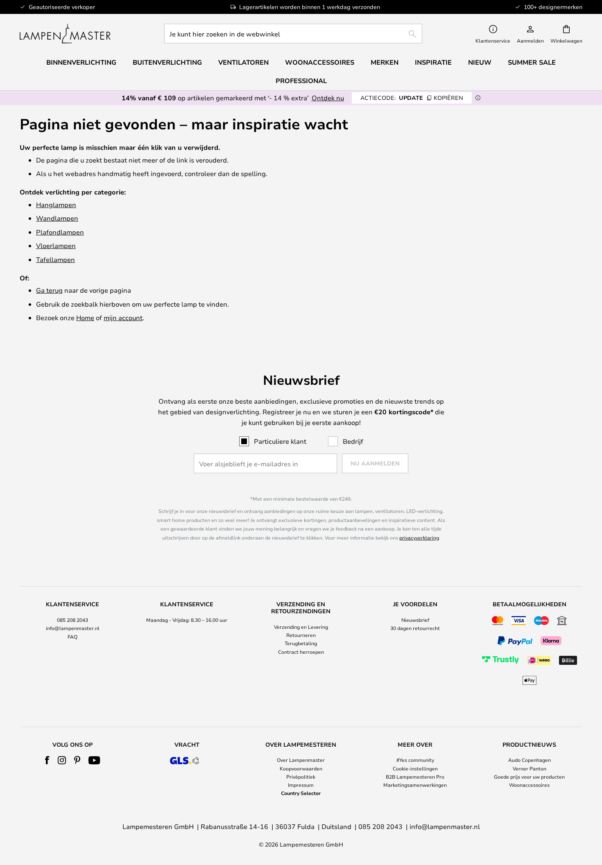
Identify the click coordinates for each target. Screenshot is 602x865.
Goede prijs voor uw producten (529, 776)
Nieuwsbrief (415, 620)
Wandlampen (57, 218)
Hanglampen (56, 204)
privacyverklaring (419, 537)
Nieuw (479, 62)
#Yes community (415, 760)
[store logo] (65, 33)
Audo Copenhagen (529, 760)
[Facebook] (47, 760)
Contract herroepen (301, 651)
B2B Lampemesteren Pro (415, 776)
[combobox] (293, 33)
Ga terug (49, 290)
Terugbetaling (301, 643)
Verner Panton (529, 768)
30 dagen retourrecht (415, 628)
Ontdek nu (328, 97)
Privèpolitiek (300, 776)
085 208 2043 (72, 620)
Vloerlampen (56, 245)
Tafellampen (55, 259)
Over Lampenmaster (301, 760)
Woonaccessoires (529, 784)
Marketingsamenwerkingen (415, 784)
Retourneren (301, 635)
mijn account (123, 317)
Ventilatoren (243, 62)
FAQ (72, 636)
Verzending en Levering (301, 626)
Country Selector (301, 793)
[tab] (73, 644)
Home (85, 317)
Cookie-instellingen (415, 768)
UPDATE (411, 98)
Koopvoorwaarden (301, 768)
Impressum (301, 784)
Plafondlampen (60, 232)
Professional (301, 80)
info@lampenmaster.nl (73, 628)
